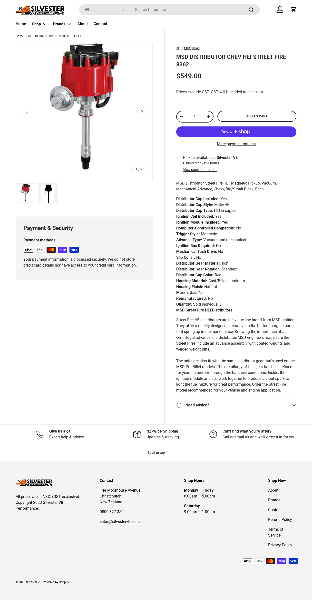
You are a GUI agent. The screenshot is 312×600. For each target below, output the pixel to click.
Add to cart (257, 116)
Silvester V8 (33, 582)
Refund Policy (280, 519)
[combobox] (169, 9)
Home (21, 23)
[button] (293, 9)
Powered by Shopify (56, 582)
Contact (100, 23)
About (82, 23)
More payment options (236, 144)
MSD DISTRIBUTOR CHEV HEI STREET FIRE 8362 (57, 36)
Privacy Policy (280, 545)
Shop (36, 24)
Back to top (156, 453)
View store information (200, 170)
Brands (59, 24)
